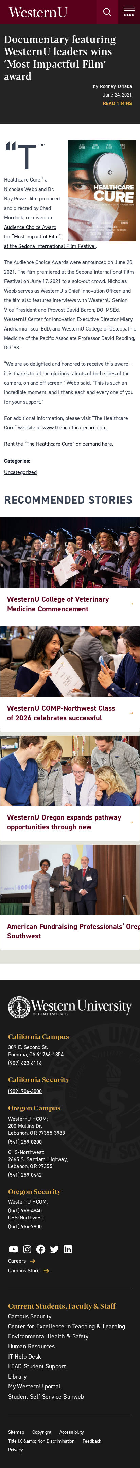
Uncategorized (20, 472)
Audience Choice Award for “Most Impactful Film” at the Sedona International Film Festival (50, 237)
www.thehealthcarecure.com (74, 427)
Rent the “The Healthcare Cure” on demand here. (58, 443)
